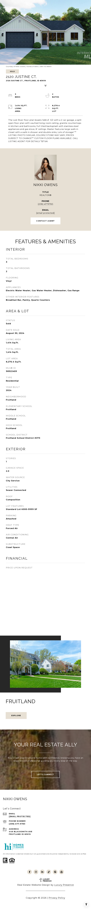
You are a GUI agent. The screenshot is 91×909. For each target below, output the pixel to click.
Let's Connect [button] (45, 774)
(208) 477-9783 (17, 824)
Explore (16, 715)
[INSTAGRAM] (36, 872)
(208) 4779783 (45, 204)
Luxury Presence (64, 885)
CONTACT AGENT (45, 221)
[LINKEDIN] (42, 872)
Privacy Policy (57, 898)
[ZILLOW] (61, 872)
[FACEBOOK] (29, 872)
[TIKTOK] (48, 872)
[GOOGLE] (55, 872)
